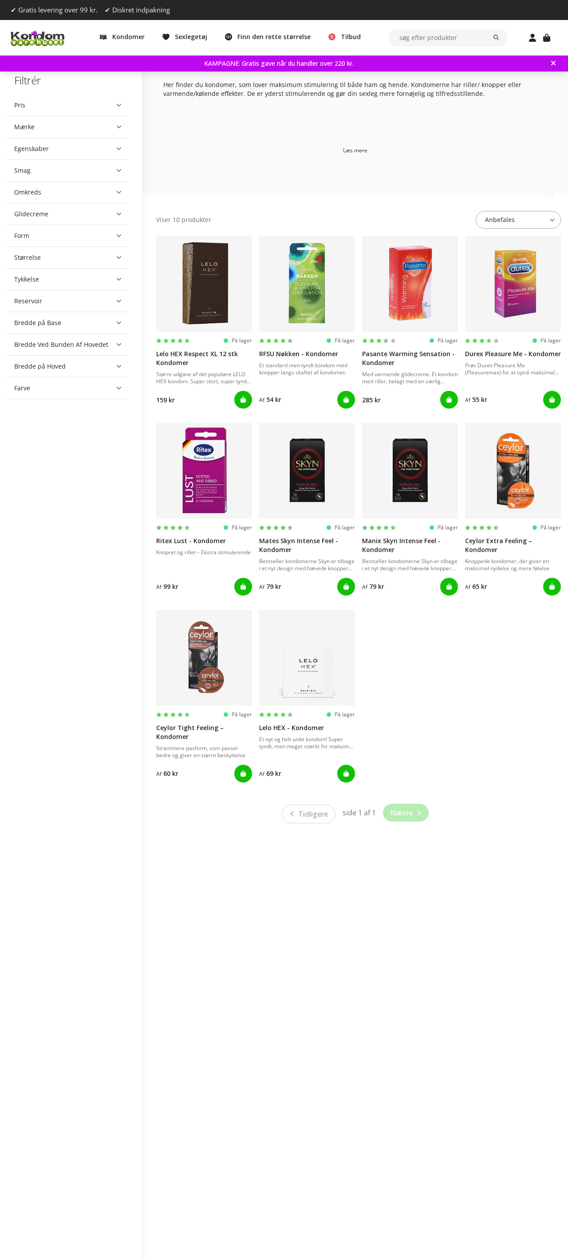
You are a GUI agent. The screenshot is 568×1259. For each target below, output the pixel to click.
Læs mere (355, 150)
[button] (67, 105)
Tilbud (351, 36)
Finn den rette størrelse (274, 36)
